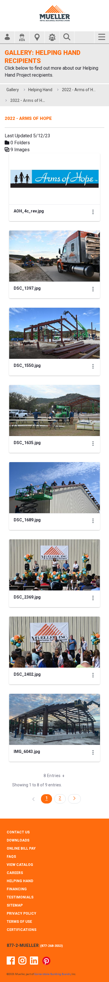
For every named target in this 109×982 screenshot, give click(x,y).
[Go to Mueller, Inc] (54, 13)
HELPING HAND (20, 881)
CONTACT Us (18, 832)
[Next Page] (74, 798)
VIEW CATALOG (20, 865)
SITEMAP (15, 905)
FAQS (11, 857)
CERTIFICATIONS (21, 930)
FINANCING (17, 889)
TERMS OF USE (19, 922)
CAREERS (15, 873)
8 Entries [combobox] (52, 775)
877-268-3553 (51, 946)
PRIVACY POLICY (21, 913)
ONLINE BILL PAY (21, 848)
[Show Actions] (93, 212)
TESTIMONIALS (20, 897)
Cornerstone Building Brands (52, 974)
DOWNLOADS (18, 840)
